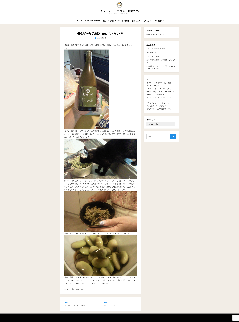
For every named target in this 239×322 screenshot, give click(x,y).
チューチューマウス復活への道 (155, 48)
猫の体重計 (125, 21)
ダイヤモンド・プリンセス (156, 97)
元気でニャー (151, 109)
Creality (160, 86)
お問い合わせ (136, 21)
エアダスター (162, 91)
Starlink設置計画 (151, 52)
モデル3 (163, 106)
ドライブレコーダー (153, 103)
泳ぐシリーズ (114, 21)
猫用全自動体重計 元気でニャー (155, 34)
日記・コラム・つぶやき (79, 289)
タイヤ (165, 94)
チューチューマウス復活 (153, 56)
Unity (154, 91)
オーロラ (171, 91)
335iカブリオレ (161, 83)
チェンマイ (170, 97)
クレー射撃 (158, 94)
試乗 (169, 109)
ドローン (165, 103)
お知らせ (146, 21)
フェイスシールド (152, 106)
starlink (149, 91)
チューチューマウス (153, 100)
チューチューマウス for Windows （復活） (92, 21)
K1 (169, 89)
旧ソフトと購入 (157, 21)
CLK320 (149, 86)
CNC (154, 86)
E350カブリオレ (152, 89)
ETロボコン (163, 89)
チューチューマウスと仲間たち (119, 10)
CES (169, 83)
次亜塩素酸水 (162, 109)
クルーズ (149, 94)
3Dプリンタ (150, 83)
